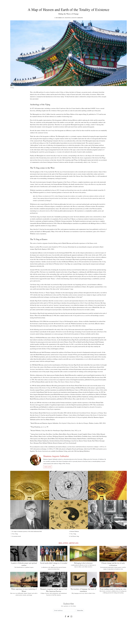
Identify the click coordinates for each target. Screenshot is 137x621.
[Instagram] (71, 616)
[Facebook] (65, 616)
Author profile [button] (47, 467)
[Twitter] (68, 616)
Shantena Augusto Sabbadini (74, 17)
